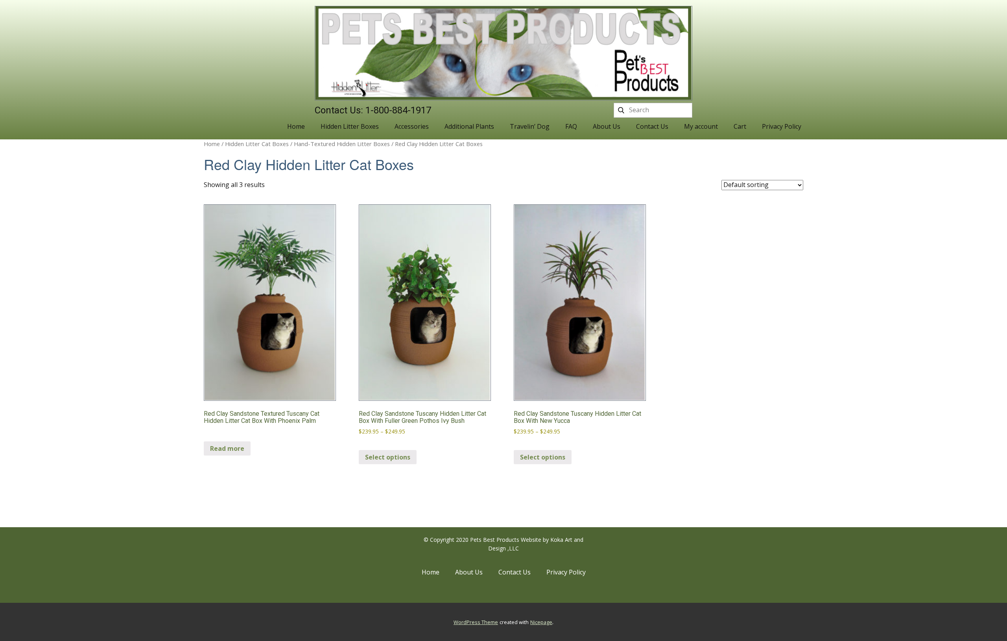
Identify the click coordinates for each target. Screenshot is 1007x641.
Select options (387, 457)
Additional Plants (469, 126)
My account (701, 126)
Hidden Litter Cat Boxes (257, 144)
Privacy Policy (781, 126)
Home (296, 126)
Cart (740, 126)
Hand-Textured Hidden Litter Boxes (342, 144)
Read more (227, 448)
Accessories (412, 126)
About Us (606, 126)
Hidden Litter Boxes (350, 126)
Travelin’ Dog (530, 126)
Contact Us (652, 126)
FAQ (571, 126)
